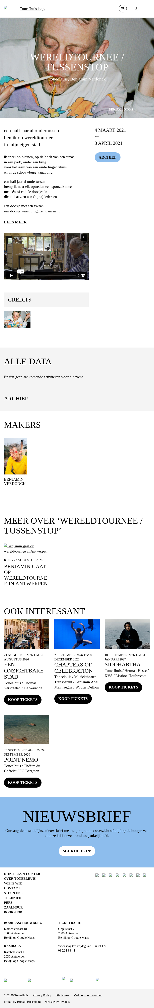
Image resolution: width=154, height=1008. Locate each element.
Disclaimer (62, 995)
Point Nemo (21, 760)
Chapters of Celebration (73, 667)
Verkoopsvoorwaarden (88, 995)
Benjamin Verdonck (15, 481)
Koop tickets (22, 699)
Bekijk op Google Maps (19, 937)
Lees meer (15, 222)
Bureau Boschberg (29, 1001)
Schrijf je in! (77, 851)
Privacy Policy (42, 995)
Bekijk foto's (121, 109)
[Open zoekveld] (136, 9)
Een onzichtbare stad (24, 670)
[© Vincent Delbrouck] (17, 319)
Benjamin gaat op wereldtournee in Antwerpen (26, 575)
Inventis (65, 1001)
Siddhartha (123, 664)
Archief (108, 157)
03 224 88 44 (66, 950)
